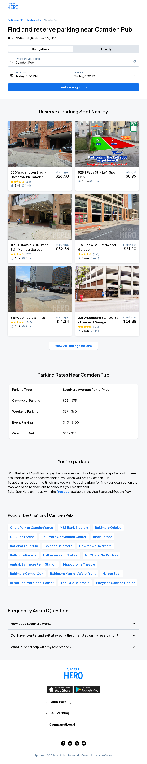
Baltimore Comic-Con (26, 574)
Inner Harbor (102, 537)
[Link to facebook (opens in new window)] (63, 744)
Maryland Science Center (115, 583)
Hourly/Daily (40, 49)
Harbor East (112, 574)
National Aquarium (24, 546)
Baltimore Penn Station (60, 555)
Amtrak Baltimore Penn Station (33, 564)
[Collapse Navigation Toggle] (138, 6)
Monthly (106, 49)
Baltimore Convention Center (64, 537)
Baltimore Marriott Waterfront (73, 574)
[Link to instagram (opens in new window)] (70, 744)
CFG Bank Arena (22, 537)
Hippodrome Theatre (79, 564)
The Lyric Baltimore (74, 583)
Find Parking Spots (73, 87)
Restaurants (34, 20)
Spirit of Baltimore (58, 546)
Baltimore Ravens (23, 555)
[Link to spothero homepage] (73, 673)
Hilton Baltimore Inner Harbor (32, 583)
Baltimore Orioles (108, 528)
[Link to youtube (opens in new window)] (84, 744)
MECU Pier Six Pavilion (101, 555)
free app (63, 491)
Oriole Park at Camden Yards (31, 528)
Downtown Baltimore (95, 546)
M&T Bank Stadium (74, 528)
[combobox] (73, 61)
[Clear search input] (134, 61)
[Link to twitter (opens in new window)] (77, 744)
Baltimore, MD (16, 20)
